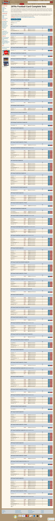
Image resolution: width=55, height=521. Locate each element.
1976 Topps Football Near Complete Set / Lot (19, 394)
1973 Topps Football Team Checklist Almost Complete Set (21, 288)
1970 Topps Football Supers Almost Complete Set (20, 88)
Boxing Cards (4, 24)
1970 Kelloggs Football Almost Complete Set (19, 122)
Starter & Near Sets (5, 32)
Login (44, 0)
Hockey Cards (4, 23)
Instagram (42, 512)
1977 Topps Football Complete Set (17, 411)
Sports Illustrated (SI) (5, 37)
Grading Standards (18, 511)
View (49, 29)
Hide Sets (19, 19)
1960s (3, 9)
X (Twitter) (42, 511)
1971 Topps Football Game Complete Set (18, 173)
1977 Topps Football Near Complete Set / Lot (19, 430)
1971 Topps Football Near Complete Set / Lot (19, 147)
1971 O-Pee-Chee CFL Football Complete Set (19, 187)
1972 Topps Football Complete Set (17, 192)
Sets (3, 29)
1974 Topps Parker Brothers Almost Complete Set (20, 339)
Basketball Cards (5, 21)
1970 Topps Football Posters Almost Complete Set (20, 79)
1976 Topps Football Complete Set (17, 376)
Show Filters (13, 19)
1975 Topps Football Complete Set (17, 349)
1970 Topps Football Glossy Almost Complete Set (20, 99)
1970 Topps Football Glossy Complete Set (18, 58)
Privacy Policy (30, 510)
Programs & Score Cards (5, 43)
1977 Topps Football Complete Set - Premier (19, 424)
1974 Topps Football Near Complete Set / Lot (19, 322)
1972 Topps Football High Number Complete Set (19, 226)
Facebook (42, 510)
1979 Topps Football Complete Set (17, 478)
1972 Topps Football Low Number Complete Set (19, 215)
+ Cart (51, 29)
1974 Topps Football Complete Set (17, 294)
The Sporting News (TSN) (5, 39)
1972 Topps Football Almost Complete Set (18, 208)
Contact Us (39, 0)
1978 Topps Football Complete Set (17, 442)
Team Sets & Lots (5, 33)
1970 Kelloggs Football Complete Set (17, 105)
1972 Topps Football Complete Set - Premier (19, 202)
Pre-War (3, 7)
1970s (3, 10)
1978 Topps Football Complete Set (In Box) (19, 461)
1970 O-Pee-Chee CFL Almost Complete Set (19, 112)
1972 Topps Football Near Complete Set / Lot (19, 235)
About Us (3, 510)
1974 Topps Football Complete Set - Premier (19, 317)
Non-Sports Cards (5, 25)
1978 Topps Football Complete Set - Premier (19, 455)
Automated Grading (18, 510)
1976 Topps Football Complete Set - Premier (19, 389)
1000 (16, 22)
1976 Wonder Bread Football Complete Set (18, 406)
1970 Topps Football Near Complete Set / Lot (19, 67)
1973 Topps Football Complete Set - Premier (19, 273)
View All (51, 26)
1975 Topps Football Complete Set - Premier (19, 362)
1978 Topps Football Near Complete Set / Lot (19, 466)
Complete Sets (4, 31)
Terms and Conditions (31, 511)
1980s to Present (4, 11)
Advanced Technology (18, 512)
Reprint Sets (4, 34)
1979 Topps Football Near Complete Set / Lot (19, 496)
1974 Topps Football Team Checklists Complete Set (20, 307)
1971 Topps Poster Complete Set (17, 160)
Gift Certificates (4, 48)
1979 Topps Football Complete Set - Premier (19, 490)
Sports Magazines (5, 40)
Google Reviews (30, 512)
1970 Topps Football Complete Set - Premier (19, 47)
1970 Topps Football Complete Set (17, 33)
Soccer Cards (4, 22)
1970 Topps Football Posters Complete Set (18, 26)
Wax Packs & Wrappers (6, 47)
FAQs (3, 512)
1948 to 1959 (4, 8)
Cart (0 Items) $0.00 (49, 0)
